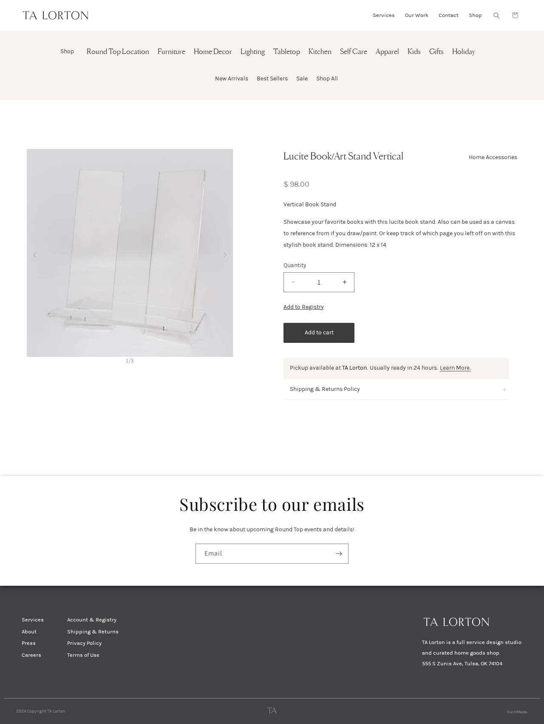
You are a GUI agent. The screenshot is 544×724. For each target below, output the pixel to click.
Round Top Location (118, 52)
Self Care (353, 52)
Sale (302, 78)
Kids (414, 52)
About (29, 632)
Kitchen (320, 52)
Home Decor (213, 52)
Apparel (387, 52)
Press (29, 643)
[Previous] (34, 253)
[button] (496, 15)
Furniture (171, 52)
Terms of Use (83, 655)
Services (33, 620)
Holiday (463, 52)
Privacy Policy (84, 643)
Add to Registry (303, 307)
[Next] (225, 253)
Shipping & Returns (93, 632)
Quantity (294, 265)
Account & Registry (91, 620)
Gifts (436, 52)
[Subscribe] (338, 554)
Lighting (253, 52)
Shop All (327, 78)
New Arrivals (231, 78)
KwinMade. (517, 712)
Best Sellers (272, 78)
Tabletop (286, 52)
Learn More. (455, 368)
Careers (31, 655)
